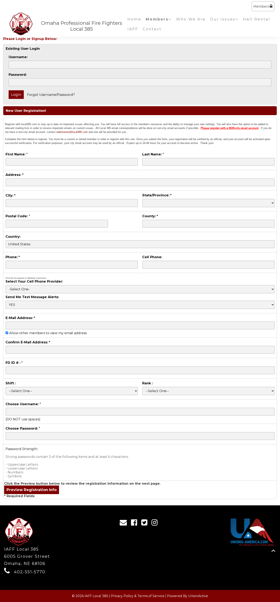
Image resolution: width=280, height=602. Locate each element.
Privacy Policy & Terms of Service (137, 596)
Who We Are (191, 19)
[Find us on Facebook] (135, 523)
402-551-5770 (29, 571)
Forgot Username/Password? (51, 95)
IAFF (132, 29)
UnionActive (198, 596)
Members (261, 6)
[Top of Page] (273, 550)
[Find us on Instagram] (155, 523)
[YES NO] (140, 305)
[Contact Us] (125, 523)
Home (134, 19)
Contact (152, 29)
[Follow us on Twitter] (145, 523)
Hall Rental (256, 19)
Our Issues (223, 19)
